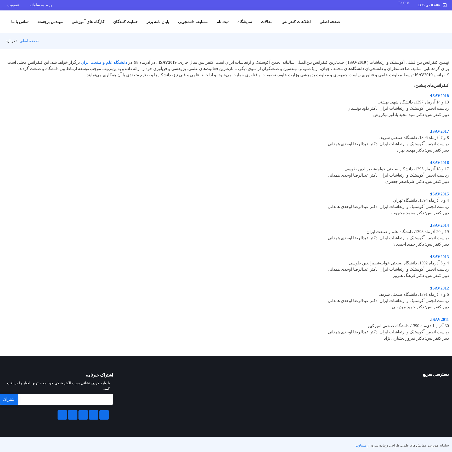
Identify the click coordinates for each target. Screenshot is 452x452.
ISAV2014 (440, 225)
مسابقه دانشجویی (193, 22)
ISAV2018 (440, 96)
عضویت (13, 5)
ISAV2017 (440, 131)
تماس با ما (20, 22)
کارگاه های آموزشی (88, 22)
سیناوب (360, 445)
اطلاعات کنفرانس (296, 22)
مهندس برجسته (50, 22)
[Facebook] (104, 415)
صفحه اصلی (330, 22)
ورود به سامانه (41, 5)
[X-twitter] (93, 415)
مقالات (267, 22)
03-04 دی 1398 (430, 5)
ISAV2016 (440, 162)
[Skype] (62, 415)
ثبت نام (223, 22)
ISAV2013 (440, 256)
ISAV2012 (440, 288)
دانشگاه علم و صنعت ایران (104, 62)
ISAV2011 (440, 319)
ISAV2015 (440, 194)
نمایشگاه (245, 22)
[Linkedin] (83, 415)
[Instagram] (72, 415)
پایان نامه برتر (158, 22)
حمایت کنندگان (125, 22)
